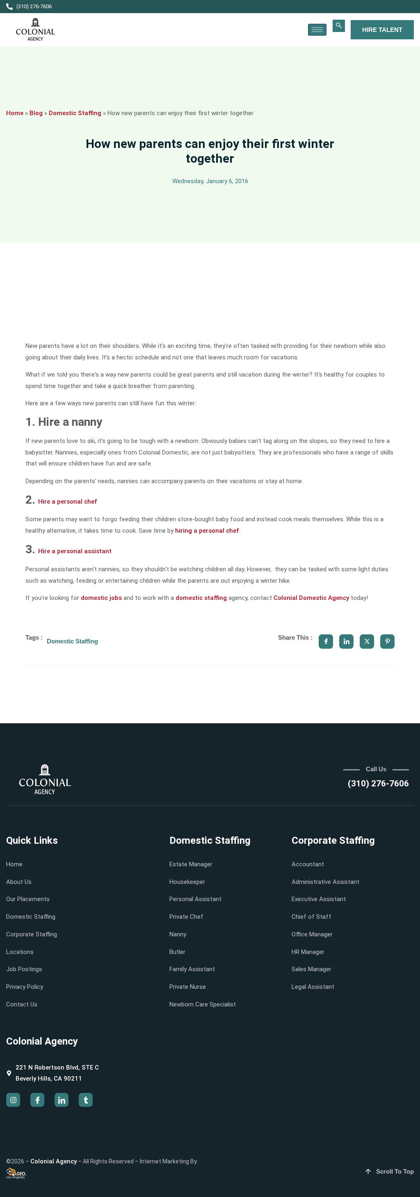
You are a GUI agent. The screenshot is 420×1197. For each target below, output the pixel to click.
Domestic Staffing (75, 113)
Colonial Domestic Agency (311, 598)
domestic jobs (101, 598)
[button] (339, 26)
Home (14, 113)
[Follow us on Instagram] (13, 1100)
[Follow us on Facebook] (37, 1100)
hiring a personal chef (207, 530)
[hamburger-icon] (317, 30)
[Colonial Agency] (35, 29)
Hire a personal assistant (75, 551)
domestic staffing (201, 598)
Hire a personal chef (67, 501)
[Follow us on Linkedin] (61, 1100)
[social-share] (326, 641)
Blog (36, 113)
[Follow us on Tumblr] (86, 1100)
